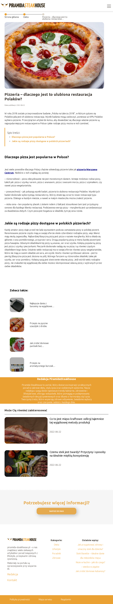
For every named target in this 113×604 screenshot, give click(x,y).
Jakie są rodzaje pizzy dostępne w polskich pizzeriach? (41, 141)
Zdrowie (56, 558)
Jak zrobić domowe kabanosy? (90, 571)
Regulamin (66, 599)
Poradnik (56, 553)
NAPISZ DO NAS (56, 511)
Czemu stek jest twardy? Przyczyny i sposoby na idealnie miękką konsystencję (78, 453)
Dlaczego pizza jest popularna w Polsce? (33, 137)
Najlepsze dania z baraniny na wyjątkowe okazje (41, 305)
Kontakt (12, 580)
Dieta (26, 17)
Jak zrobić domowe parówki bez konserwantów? (39, 345)
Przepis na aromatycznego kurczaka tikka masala (42, 364)
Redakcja (12, 574)
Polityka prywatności (20, 599)
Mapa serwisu (45, 599)
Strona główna (12, 17)
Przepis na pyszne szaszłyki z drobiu (39, 324)
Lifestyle (56, 549)
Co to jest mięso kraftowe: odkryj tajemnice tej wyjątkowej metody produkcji (77, 420)
